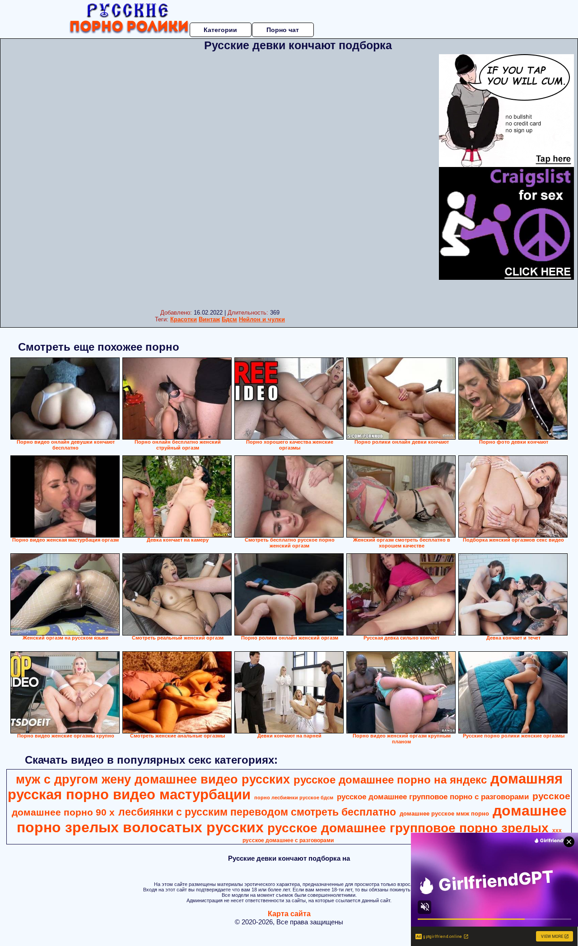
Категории (220, 29)
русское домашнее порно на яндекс (390, 780)
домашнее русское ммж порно (444, 813)
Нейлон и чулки (262, 319)
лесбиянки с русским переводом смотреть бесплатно (257, 812)
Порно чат (282, 29)
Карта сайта (289, 914)
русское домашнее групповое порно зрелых (408, 828)
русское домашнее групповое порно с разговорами (433, 796)
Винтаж (209, 319)
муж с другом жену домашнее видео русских (153, 779)
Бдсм (229, 319)
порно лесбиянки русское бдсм (293, 797)
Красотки (183, 319)
